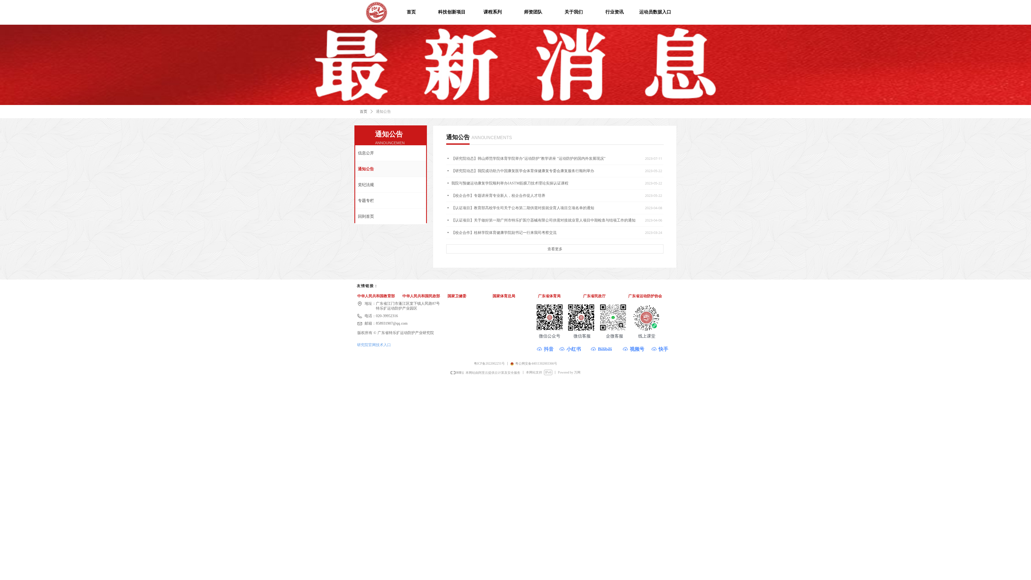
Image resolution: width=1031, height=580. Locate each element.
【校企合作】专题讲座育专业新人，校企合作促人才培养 (498, 196)
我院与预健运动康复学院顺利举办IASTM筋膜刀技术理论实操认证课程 (509, 183)
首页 (363, 112)
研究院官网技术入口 (374, 345)
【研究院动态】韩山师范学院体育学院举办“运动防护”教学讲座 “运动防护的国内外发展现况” (528, 159)
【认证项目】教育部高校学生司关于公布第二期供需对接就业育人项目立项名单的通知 (522, 208)
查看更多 (554, 249)
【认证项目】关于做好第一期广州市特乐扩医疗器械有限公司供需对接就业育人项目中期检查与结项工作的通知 (543, 220)
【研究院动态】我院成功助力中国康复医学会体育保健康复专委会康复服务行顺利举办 (522, 171)
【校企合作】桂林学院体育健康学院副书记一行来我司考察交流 (504, 233)
